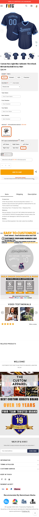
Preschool (26, 77)
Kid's (19, 77)
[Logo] (10, 6)
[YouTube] (10, 479)
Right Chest (6, 148)
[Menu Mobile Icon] (1, 6)
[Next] (37, 30)
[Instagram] (6, 479)
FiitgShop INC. (26, 511)
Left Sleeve (6, 144)
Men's (4, 77)
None (23, 148)
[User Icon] (31, 6)
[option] (19, 31)
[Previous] (2, 30)
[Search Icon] (26, 6)
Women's (11, 77)
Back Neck (16, 148)
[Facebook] (3, 479)
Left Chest (26, 144)
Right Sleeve (15, 144)
